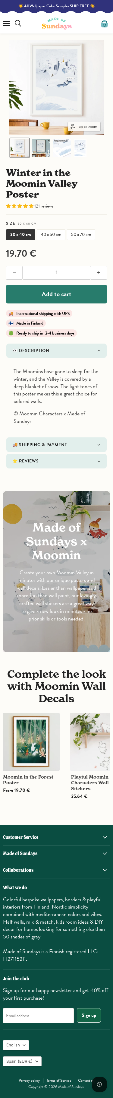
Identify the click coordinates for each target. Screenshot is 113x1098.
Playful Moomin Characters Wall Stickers (90, 783)
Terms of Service (58, 1080)
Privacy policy (29, 1080)
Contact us (86, 1080)
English (13, 1044)
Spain (19, 1061)
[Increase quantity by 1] (99, 273)
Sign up (89, 1015)
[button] (19, 147)
